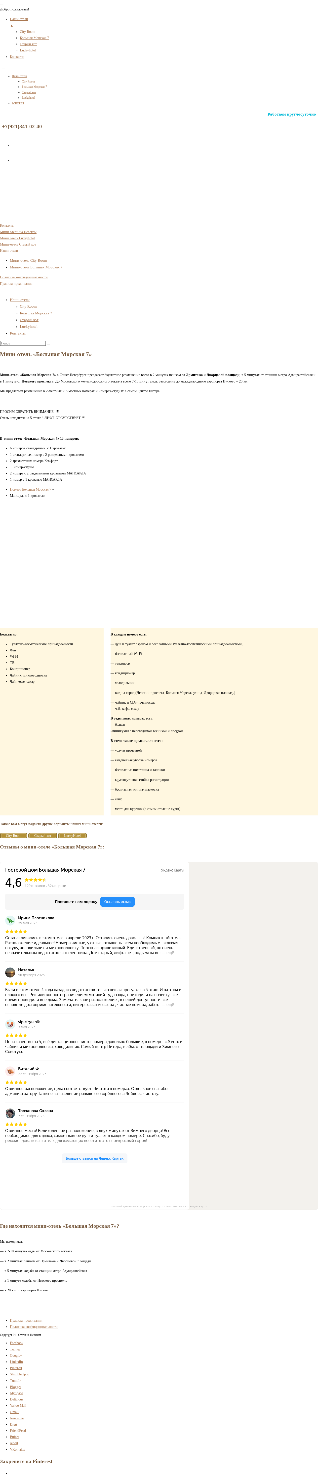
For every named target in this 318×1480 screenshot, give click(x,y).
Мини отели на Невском (18, 232)
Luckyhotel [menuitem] (28, 50)
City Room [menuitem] (27, 32)
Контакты (18, 103)
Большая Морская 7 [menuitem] (34, 38)
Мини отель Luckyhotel (17, 238)
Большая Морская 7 (34, 86)
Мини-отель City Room (28, 260)
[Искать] (48, 344)
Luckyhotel (28, 97)
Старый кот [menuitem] (28, 44)
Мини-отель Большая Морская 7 (36, 267)
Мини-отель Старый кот (18, 244)
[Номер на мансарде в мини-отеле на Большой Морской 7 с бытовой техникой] (30, 583)
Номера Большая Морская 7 (30, 489)
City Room (28, 81)
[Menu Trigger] (1, 4)
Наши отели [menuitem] (19, 22)
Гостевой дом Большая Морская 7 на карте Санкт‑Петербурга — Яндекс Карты (159, 1206)
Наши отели (19, 76)
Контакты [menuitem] (17, 57)
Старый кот (29, 92)
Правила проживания (16, 284)
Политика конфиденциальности (24, 277)
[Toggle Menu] (3, 68)
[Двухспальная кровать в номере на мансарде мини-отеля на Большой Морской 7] (30, 624)
